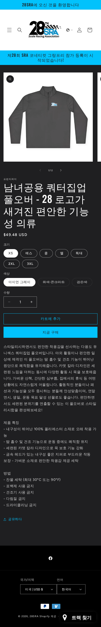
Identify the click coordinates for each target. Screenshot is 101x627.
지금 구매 (51, 332)
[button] (9, 30)
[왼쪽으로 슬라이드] (40, 170)
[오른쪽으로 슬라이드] (61, 170)
